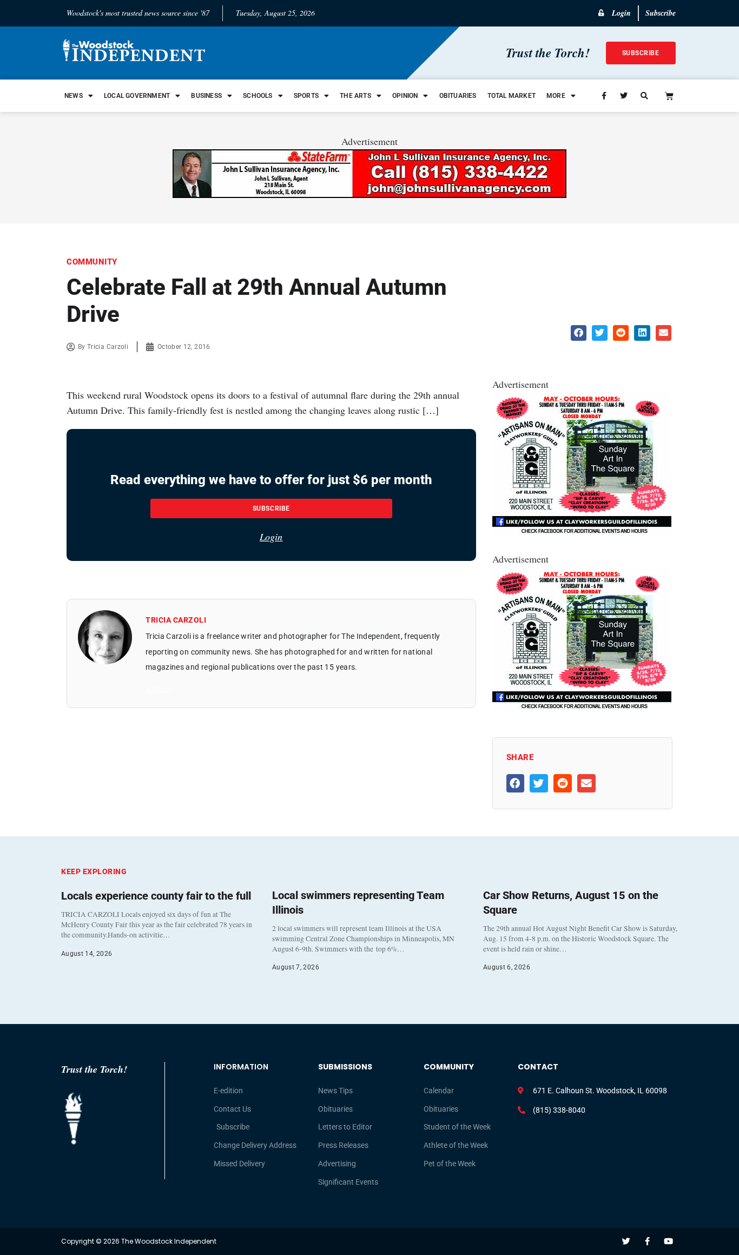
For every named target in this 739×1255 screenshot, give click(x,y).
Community (92, 262)
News (73, 96)
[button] (578, 333)
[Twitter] (626, 1241)
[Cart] (669, 96)
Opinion (405, 96)
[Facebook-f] (647, 1241)
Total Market (511, 96)
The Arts (355, 96)
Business (206, 96)
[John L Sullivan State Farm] (369, 194)
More (555, 96)
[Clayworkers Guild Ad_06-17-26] (581, 532)
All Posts (159, 689)
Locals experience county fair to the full (156, 895)
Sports (306, 96)
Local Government (137, 96)
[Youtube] (668, 1241)
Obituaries (458, 96)
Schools (257, 96)
